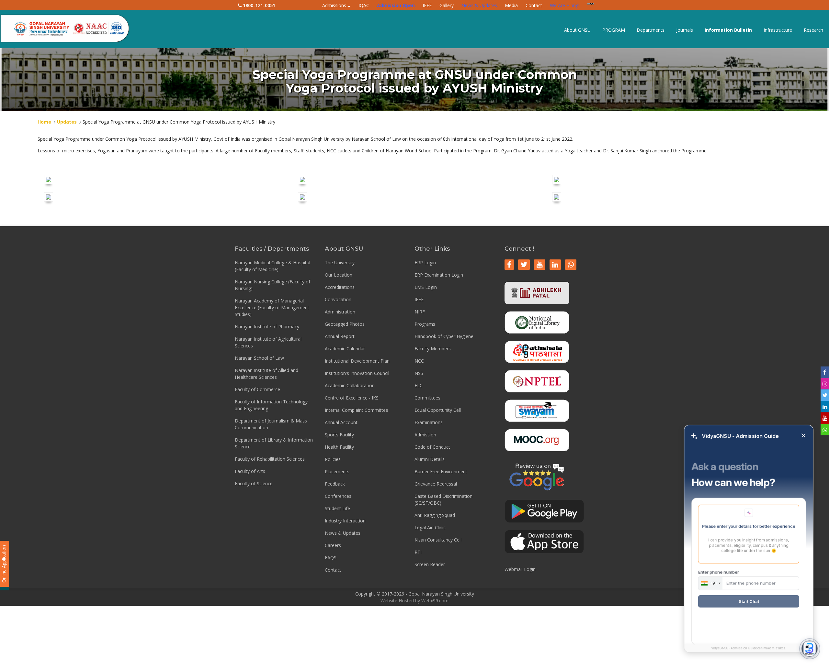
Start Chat (749, 601)
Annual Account (341, 422)
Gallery (446, 5)
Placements (337, 471)
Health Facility (339, 447)
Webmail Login (520, 569)
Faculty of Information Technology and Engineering (271, 405)
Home (44, 122)
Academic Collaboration (350, 385)
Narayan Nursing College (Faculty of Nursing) (272, 285)
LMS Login (425, 287)
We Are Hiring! (564, 5)
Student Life (337, 508)
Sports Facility (339, 435)
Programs (424, 324)
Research (813, 30)
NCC (419, 361)
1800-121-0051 (258, 5)
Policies (333, 459)
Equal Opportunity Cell (437, 410)
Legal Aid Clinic (430, 527)
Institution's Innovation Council (357, 373)
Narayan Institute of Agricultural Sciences (268, 342)
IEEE (427, 5)
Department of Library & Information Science (274, 443)
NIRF (419, 312)
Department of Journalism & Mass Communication (271, 424)
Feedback (335, 484)
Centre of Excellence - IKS (352, 398)
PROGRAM (613, 30)
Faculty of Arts (250, 471)
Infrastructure (778, 30)
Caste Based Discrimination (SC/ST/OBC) (443, 499)
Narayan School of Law (259, 358)
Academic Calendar (345, 348)
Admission (425, 435)
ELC (418, 385)
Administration (340, 312)
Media (511, 5)
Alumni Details (429, 459)
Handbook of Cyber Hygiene (443, 336)
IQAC (363, 5)
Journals (684, 30)
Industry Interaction (345, 521)
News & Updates (479, 5)
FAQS (330, 557)
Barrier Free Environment (440, 471)
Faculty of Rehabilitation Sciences (270, 459)
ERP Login (425, 262)
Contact (534, 5)
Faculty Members (432, 348)
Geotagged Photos (345, 324)
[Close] (803, 436)
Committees (427, 398)
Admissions (334, 5)
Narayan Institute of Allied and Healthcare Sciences (266, 373)
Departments (650, 30)
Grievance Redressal (435, 484)
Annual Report (340, 336)
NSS (418, 373)
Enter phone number (718, 572)
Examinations (428, 422)
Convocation (338, 299)
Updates (67, 122)
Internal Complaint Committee (356, 410)
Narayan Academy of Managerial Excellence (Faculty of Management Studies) (272, 307)
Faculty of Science (254, 483)
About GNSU (577, 30)
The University (340, 262)
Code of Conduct (432, 447)
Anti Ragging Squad (434, 515)
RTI (418, 552)
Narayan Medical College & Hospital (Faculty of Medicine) (272, 265)
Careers (333, 545)
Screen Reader (429, 564)
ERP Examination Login (438, 275)
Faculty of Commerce (257, 389)
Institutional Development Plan (357, 361)
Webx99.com (435, 600)
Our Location (338, 275)
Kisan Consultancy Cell (437, 540)
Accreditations (340, 287)
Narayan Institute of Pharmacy (267, 326)
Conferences (338, 496)
